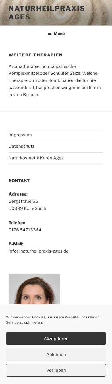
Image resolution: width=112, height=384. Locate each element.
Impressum (20, 134)
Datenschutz (21, 146)
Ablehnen (56, 354)
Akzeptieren (56, 338)
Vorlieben (56, 370)
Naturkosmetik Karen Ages (36, 158)
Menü (59, 33)
